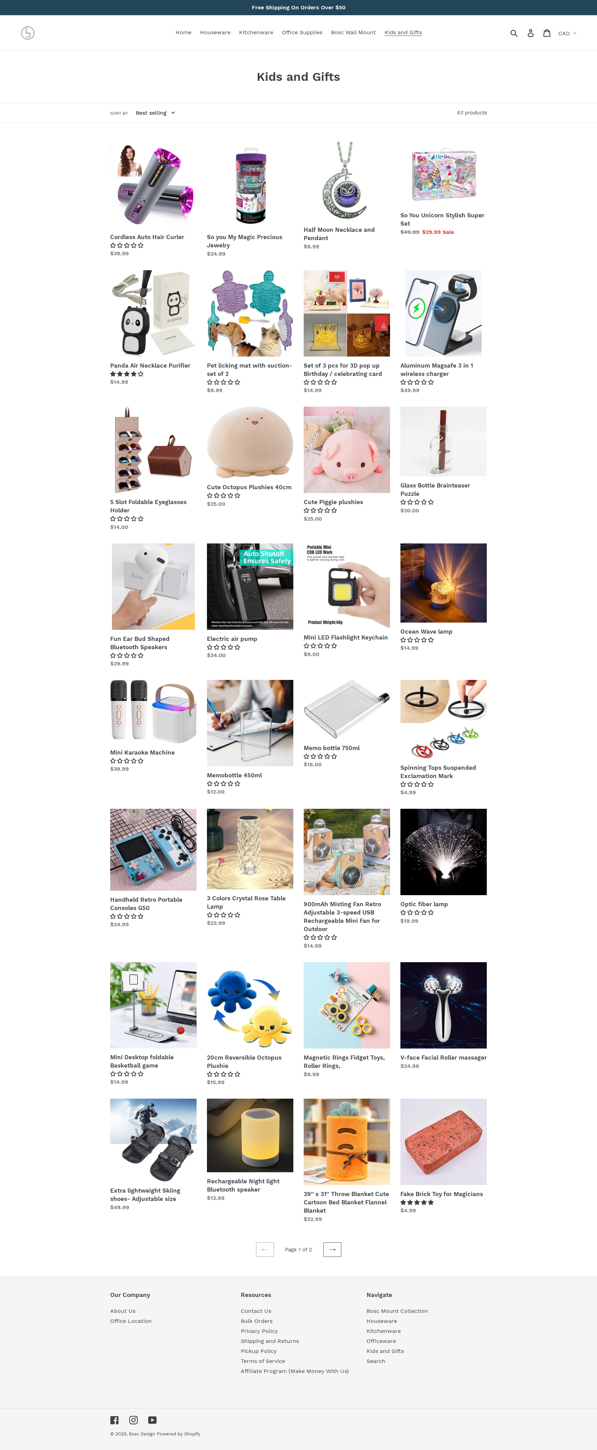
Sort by (119, 113)
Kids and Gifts (385, 1351)
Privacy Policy (259, 1331)
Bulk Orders (257, 1321)
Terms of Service (263, 1361)
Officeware (381, 1341)
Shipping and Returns (270, 1341)
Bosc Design (142, 1434)
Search (376, 1361)
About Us (122, 1311)
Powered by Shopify (178, 1434)
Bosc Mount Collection (397, 1311)
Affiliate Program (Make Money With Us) (295, 1371)
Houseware (382, 1321)
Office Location (131, 1321)
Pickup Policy (259, 1351)
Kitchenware (384, 1331)
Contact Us (256, 1311)
